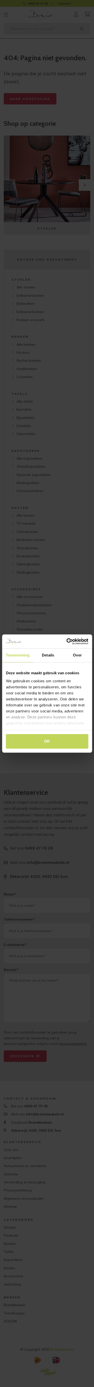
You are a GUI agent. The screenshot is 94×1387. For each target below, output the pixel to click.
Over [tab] (77, 655)
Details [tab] (48, 655)
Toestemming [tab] (18, 655)
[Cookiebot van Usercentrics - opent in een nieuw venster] (67, 641)
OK (47, 741)
